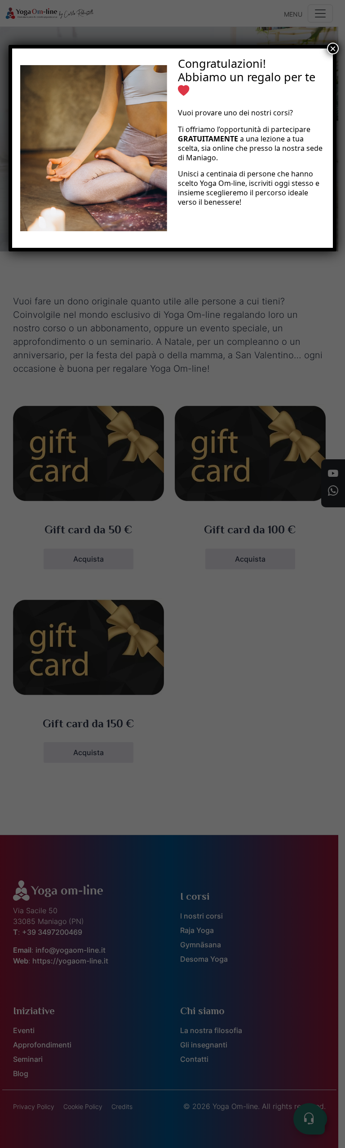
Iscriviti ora (208, 225)
